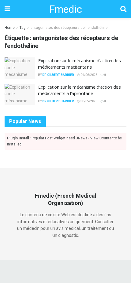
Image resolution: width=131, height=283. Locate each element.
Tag (22, 28)
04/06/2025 (88, 75)
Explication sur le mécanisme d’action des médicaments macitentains (79, 63)
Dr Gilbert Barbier (58, 75)
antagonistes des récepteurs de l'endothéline (69, 28)
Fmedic (65, 9)
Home (10, 28)
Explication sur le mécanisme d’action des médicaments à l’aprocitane (79, 90)
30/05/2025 (88, 101)
